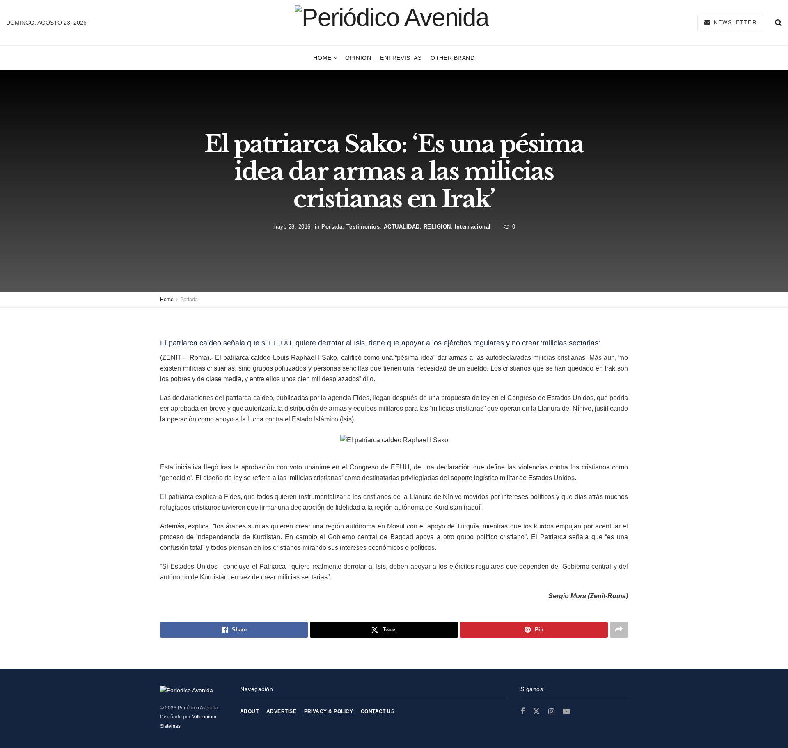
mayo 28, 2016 (292, 226)
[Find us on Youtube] (566, 711)
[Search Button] (778, 22)
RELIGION (437, 226)
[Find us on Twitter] (536, 711)
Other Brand (452, 58)
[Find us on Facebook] (522, 711)
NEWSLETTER (734, 22)
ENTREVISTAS (400, 58)
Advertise (281, 711)
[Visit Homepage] (392, 22)
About (249, 711)
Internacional (473, 226)
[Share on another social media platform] (619, 630)
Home (322, 58)
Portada (332, 226)
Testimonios (363, 226)
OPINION (358, 58)
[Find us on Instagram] (551, 711)
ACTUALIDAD (402, 226)
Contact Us (378, 711)
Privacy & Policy (328, 711)
